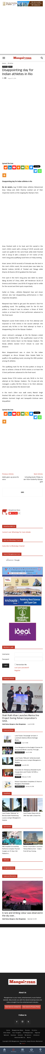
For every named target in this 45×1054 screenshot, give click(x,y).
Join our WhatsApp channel (12, 540)
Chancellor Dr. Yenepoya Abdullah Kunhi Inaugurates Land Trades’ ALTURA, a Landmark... (28, 772)
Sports (10, 67)
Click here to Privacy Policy (31, 1007)
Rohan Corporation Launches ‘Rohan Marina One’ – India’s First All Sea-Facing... (32, 849)
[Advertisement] (22, 31)
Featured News (8, 730)
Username (5, 654)
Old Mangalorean (28, 1033)
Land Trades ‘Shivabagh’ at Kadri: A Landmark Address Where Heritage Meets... (26, 738)
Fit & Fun (10, 63)
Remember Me (21, 665)
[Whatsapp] (40, 171)
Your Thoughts (16, 1033)
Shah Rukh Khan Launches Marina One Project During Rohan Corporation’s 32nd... (20, 718)
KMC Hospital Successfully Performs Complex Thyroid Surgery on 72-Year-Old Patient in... (11, 850)
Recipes (27, 1030)
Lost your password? (22, 667)
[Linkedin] (10, 167)
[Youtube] (14, 167)
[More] (4, 175)
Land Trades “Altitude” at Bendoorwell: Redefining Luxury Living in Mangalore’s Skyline (28, 760)
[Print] (18, 167)
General (20, 1035)
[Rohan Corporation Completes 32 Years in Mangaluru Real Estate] (7, 784)
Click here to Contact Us (13, 1007)
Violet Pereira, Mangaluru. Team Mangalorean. (14, 724)
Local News (18, 743)
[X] (28, 1022)
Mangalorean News (20, 752)
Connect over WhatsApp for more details (16, 532)
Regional (37, 1033)
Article (4, 712)
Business (13, 1035)
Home (4, 63)
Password (5, 659)
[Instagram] (22, 1022)
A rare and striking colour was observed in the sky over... (22, 914)
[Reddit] (6, 167)
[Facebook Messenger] (31, 167)
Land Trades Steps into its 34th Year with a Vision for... (32, 814)
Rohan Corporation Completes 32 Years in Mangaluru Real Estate (28, 783)
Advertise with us (9, 526)
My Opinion (28, 1035)
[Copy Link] (27, 167)
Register (17, 670)
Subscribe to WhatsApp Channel (13, 546)
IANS (5, 78)
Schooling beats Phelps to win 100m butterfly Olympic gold (33, 479)
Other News (6, 1033)
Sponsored (7, 827)
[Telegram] (35, 171)
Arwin (23, 1044)
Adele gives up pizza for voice (10, 478)
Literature (36, 1035)
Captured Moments (9, 876)
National (6, 1035)
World (29, 1038)
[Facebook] (17, 1022)
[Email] (23, 167)
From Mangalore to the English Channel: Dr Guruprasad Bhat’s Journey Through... (28, 748)
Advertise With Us (20, 1038)
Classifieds (18, 765)
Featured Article (8, 679)
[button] (3, 58)
